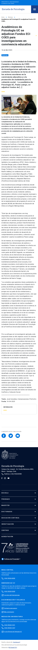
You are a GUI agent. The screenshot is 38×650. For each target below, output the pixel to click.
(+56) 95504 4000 (9, 578)
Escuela (4, 493)
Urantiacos (16, 642)
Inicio (2, 17)
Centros (5, 530)
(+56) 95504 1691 (9, 625)
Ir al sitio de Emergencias (12, 595)
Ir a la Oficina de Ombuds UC (13, 631)
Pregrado (5, 499)
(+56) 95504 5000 (9, 591)
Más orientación (9, 612)
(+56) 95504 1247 (9, 628)
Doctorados (6, 511)
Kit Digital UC (12, 647)
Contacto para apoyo (10, 608)
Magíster (5, 505)
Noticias (10, 17)
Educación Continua (10, 518)
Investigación (7, 524)
